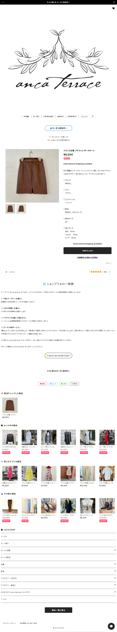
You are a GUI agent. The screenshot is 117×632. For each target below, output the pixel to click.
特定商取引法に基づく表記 (28, 623)
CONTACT (72, 116)
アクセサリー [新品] (8, 585)
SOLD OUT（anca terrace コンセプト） (15, 592)
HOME (26, 116)
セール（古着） (6, 550)
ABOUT (60, 116)
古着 (2, 564)
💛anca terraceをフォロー (58, 356)
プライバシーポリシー (9, 623)
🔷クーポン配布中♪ (58, 128)
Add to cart (87, 251)
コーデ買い (5, 543)
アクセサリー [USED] (9, 578)
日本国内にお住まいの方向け (87, 257)
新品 (2, 571)
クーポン (36, 116)
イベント (4, 599)
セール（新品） (6, 557)
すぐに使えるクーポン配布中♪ (58, 371)
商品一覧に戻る (58, 610)
